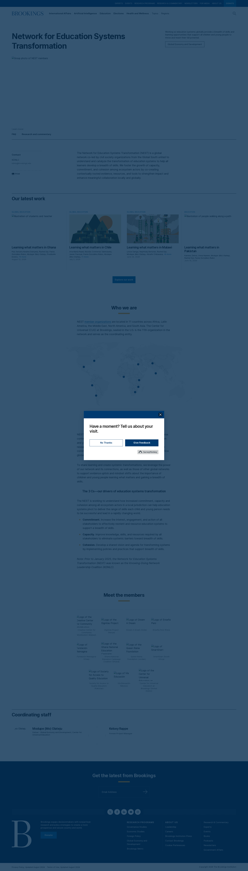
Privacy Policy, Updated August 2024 (28, 867)
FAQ (14, 134)
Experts (119, 3)
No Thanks (106, 442)
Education (105, 13)
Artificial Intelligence (85, 13)
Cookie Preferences (175, 845)
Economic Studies (136, 831)
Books (207, 836)
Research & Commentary (169, 3)
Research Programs (144, 3)
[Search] (234, 13)
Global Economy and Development (185, 44)
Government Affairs (213, 849)
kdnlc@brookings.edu (21, 163)
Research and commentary (36, 134)
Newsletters (191, 3)
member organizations (98, 321)
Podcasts (208, 840)
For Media (205, 3)
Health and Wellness (138, 13)
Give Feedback (141, 442)
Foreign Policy (134, 836)
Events (128, 3)
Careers (169, 831)
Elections (119, 13)
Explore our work (124, 279)
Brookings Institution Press (178, 836)
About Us (216, 3)
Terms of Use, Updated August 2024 (63, 867)
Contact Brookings (174, 840)
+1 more (85, 257)
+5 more (22, 257)
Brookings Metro (135, 848)
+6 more (167, 254)
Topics (155, 13)
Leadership (170, 827)
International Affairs (60, 13)
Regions (165, 13)
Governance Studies (137, 827)
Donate (230, 3)
